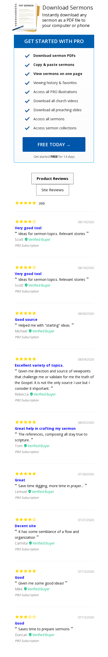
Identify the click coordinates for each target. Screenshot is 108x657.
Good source (26, 319)
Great (20, 480)
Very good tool (28, 227)
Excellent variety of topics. (39, 365)
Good (19, 577)
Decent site (25, 525)
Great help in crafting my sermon (45, 428)
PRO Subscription (27, 245)
